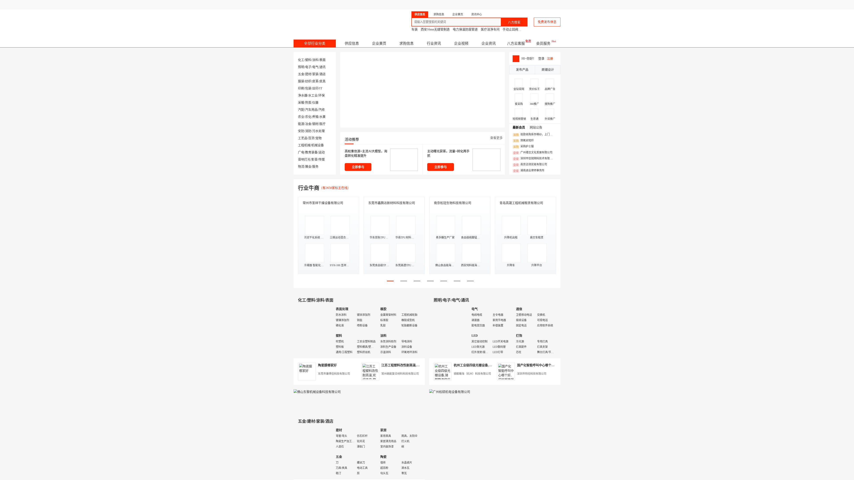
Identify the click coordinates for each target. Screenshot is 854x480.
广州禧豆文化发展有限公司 (532, 152)
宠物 (318, 138)
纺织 (308, 81)
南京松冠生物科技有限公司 (452, 203)
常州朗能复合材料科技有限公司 (400, 373)
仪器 (315, 102)
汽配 (301, 109)
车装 (414, 29)
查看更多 (496, 138)
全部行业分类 (314, 43)
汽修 (321, 109)
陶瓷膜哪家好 (327, 365)
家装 (315, 74)
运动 (321, 152)
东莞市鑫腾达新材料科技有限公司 (391, 203)
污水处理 (318, 131)
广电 (301, 152)
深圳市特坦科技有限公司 (531, 373)
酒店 (322, 74)
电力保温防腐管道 (465, 29)
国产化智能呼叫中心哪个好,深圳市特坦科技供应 (550, 365)
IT (320, 88)
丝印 (315, 88)
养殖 (315, 116)
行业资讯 (434, 43)
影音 (314, 159)
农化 (308, 116)
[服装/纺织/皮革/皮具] (449, 452)
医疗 (322, 124)
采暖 (301, 102)
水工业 (313, 95)
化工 (301, 60)
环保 (321, 95)
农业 (301, 116)
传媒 (321, 159)
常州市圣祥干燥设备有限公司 (323, 203)
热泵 (308, 102)
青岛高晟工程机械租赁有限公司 (521, 203)
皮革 (315, 81)
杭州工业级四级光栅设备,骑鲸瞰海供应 (481, 365)
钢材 (315, 124)
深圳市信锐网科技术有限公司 (534, 158)
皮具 (322, 81)
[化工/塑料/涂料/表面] (314, 331)
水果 (322, 116)
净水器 (302, 95)
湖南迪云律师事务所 (528, 170)
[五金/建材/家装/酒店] (314, 452)
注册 (550, 58)
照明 (301, 67)
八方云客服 (516, 43)
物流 (301, 166)
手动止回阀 (510, 29)
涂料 (315, 60)
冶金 (308, 124)
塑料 (308, 60)
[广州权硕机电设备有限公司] (449, 392)
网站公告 (536, 127)
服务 (315, 166)
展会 (308, 166)
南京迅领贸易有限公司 (530, 164)
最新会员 (519, 127)
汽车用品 (311, 109)
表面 (322, 60)
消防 (308, 131)
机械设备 (317, 145)
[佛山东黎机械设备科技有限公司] (317, 392)
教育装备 (311, 152)
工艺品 (302, 138)
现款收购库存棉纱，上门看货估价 (534, 134)
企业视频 (461, 43)
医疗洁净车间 (490, 29)
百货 (311, 138)
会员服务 (543, 43)
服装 (301, 81)
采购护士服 (523, 146)
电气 (315, 67)
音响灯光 (304, 159)
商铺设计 (548, 69)
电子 (308, 67)
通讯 (322, 67)
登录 (541, 58)
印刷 (301, 88)
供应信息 (352, 43)
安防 (301, 131)
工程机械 (304, 145)
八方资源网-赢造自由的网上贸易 (329, 20)
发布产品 (522, 69)
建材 (308, 74)
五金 (301, 74)
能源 (301, 124)
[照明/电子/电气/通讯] (449, 331)
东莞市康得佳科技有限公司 (334, 373)
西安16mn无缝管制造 (435, 29)
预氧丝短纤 (523, 140)
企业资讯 (488, 43)
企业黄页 (379, 43)
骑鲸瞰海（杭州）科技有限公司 (472, 373)
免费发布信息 (547, 22)
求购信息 (406, 43)
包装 (308, 88)
